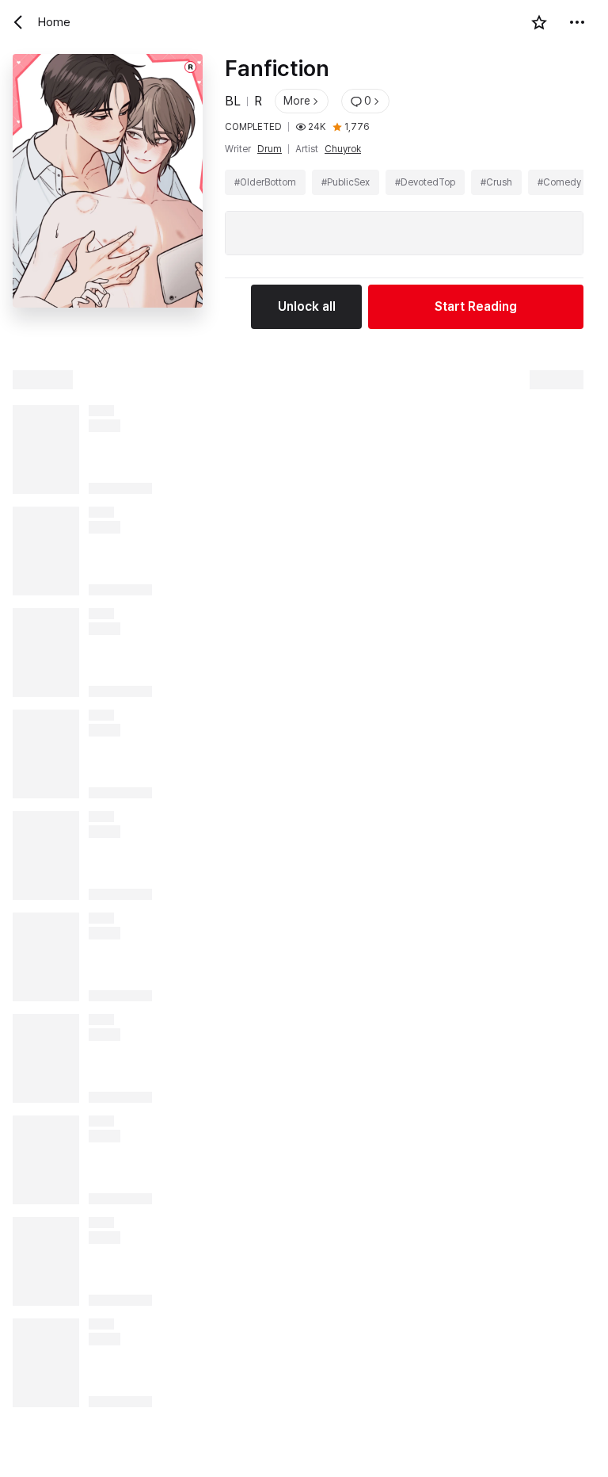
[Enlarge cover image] (108, 191)
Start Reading (476, 306)
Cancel (89, 1448)
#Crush (496, 182)
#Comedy (559, 182)
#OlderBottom (265, 182)
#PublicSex (345, 182)
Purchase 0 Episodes (381, 1448)
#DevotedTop (425, 182)
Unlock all (307, 306)
